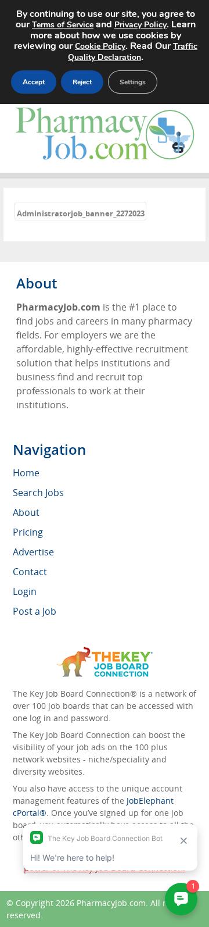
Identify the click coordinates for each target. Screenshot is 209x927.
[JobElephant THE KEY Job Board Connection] (104, 652)
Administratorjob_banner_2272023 (81, 213)
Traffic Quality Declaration (132, 52)
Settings (133, 82)
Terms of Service (62, 24)
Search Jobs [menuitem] (38, 492)
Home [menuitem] (26, 472)
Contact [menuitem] (30, 571)
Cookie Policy (100, 46)
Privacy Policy (140, 24)
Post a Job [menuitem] (34, 611)
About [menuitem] (26, 512)
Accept (34, 82)
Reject (82, 82)
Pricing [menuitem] (28, 532)
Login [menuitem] (25, 591)
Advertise (33, 551)
